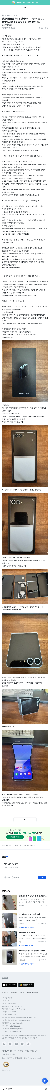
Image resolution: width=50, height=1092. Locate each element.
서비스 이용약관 (18, 1051)
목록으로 (25, 820)
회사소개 (5, 992)
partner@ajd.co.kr (16, 1028)
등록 (42, 877)
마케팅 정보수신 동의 (31, 1051)
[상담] (45, 1081)
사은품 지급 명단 (32, 992)
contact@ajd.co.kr (16, 1023)
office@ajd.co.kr (16, 1031)
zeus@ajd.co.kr (24, 1020)
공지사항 (14, 992)
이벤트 (22, 992)
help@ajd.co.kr (15, 1026)
